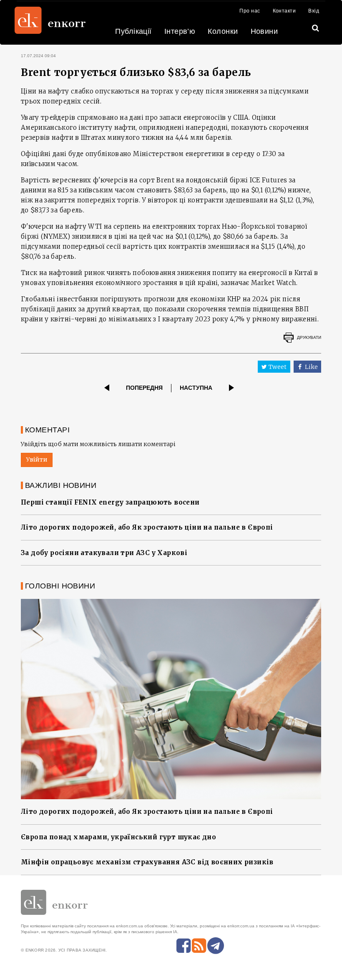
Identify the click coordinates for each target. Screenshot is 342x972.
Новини (264, 31)
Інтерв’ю (180, 31)
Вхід (313, 11)
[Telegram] (215, 945)
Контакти (284, 11)
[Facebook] (183, 945)
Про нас (249, 11)
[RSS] (199, 945)
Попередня (144, 387)
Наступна (196, 387)
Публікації (133, 31)
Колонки (223, 31)
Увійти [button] (36, 459)
